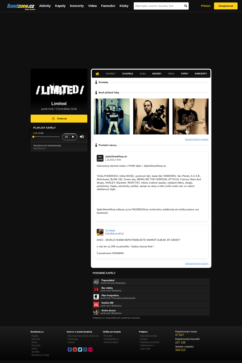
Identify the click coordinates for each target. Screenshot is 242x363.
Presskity (108, 336)
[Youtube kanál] (75, 349)
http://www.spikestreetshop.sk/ (114, 169)
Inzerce (71, 342)
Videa (92, 6)
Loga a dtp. (145, 348)
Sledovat (62, 118)
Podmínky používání (149, 342)
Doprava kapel (111, 342)
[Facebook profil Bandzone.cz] (70, 349)
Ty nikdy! (110, 230)
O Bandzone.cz (147, 345)
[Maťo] (191, 116)
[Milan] (151, 116)
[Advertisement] (121, 38)
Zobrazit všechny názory (197, 263)
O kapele (127, 73)
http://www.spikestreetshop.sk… (114, 196)
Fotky (184, 73)
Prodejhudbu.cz (111, 339)
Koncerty (77, 6)
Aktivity (45, 6)
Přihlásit (205, 6)
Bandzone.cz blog (40, 355)
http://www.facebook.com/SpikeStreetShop (120, 216)
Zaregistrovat (226, 6)
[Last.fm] (90, 349)
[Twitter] (80, 349)
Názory (156, 73)
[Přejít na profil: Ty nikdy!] (100, 232)
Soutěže (36, 352)
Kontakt (143, 339)
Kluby (124, 6)
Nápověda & (148, 336)
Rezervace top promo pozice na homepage (83, 337)
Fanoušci (108, 6)
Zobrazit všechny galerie (197, 139)
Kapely (60, 6)
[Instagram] (85, 349)
